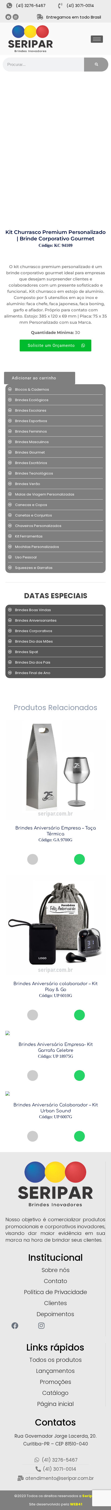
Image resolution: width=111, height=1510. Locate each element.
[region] (55, 1477)
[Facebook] (8, 17)
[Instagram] (16, 17)
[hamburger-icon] (97, 39)
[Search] (96, 65)
